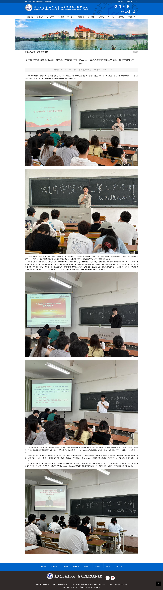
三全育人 (70, 17)
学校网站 (120, 1)
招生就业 (91, 17)
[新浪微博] (113, 578)
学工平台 (129, 1)
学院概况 (30, 17)
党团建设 (60, 17)
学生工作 (111, 17)
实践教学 (81, 17)
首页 (38, 52)
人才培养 (50, 17)
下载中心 (131, 17)
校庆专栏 (121, 17)
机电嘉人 (101, 17)
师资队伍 (40, 17)
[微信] (108, 578)
